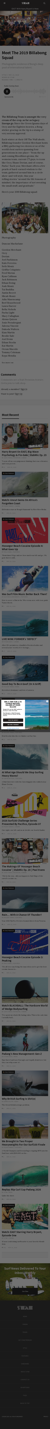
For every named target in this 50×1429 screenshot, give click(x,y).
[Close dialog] (47, 701)
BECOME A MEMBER (13, 724)
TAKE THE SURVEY (13, 720)
